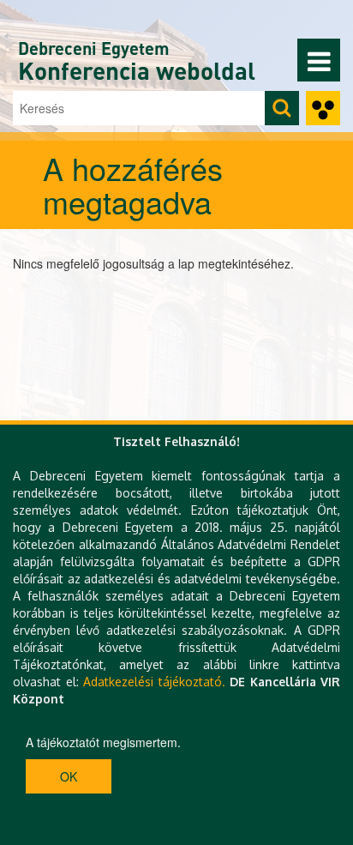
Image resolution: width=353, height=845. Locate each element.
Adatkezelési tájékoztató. (154, 681)
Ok (68, 776)
